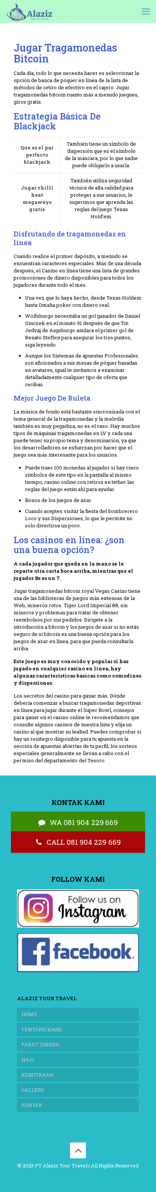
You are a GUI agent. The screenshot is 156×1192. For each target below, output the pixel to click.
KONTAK (31, 1105)
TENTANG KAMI (41, 1029)
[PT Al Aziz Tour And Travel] (29, 11)
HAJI (27, 1059)
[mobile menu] (145, 11)
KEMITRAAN (37, 1074)
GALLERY (32, 1089)
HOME (29, 1014)
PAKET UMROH (40, 1044)
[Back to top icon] (78, 1150)
